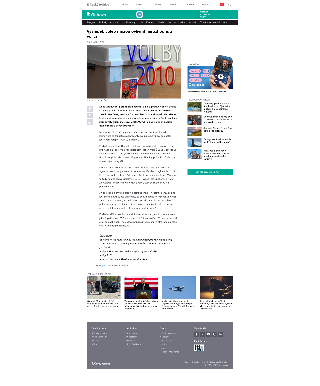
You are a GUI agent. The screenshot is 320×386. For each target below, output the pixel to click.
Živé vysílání (194, 80)
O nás (161, 22)
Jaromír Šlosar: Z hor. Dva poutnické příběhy (218, 129)
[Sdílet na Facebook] (90, 109)
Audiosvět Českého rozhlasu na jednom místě (207, 91)
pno (104, 265)
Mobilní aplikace (133, 344)
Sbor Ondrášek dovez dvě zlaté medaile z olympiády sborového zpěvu (218, 119)
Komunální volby (99, 337)
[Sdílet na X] (90, 115)
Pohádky (193, 75)
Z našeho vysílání (210, 22)
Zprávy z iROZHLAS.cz (99, 274)
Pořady (103, 22)
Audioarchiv (205, 14)
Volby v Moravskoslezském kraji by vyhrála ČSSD (128, 251)
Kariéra (163, 344)
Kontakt (192, 22)
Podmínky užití (213, 362)
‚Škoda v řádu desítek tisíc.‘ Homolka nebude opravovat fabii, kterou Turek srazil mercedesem (103, 303)
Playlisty (131, 22)
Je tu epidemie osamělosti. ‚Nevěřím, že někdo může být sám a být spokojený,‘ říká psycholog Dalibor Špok (216, 305)
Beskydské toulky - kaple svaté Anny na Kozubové (217, 140)
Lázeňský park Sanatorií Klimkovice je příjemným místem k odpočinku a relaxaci (217, 107)
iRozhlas (124, 5)
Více (226, 22)
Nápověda (165, 337)
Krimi (205, 71)
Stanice (173, 5)
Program (140, 5)
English (225, 362)
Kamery (203, 17)
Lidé (140, 22)
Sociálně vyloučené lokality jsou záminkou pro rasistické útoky (135, 239)
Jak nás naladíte (176, 22)
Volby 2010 (105, 255)
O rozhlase (189, 5)
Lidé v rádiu (165, 340)
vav (109, 265)
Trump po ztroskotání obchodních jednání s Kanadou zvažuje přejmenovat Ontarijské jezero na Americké (141, 305)
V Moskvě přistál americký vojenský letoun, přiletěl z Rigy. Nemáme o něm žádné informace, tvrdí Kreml (178, 305)
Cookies (188, 362)
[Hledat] (229, 4)
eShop (95, 344)
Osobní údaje (199, 362)
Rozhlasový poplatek (169, 352)
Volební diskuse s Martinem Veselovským (123, 259)
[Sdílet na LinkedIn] (90, 122)
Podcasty (130, 340)
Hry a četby (194, 71)
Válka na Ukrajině (100, 333)
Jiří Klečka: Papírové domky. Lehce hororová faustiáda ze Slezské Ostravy (216, 154)
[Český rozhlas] (98, 4)
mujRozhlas (157, 5)
